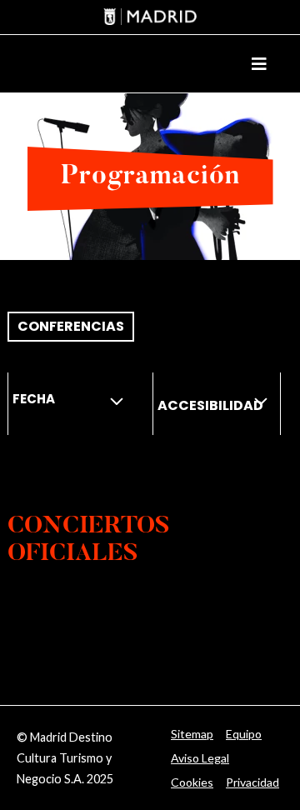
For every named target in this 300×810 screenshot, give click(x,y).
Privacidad (252, 782)
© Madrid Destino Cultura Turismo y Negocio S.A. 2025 (65, 758)
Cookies (192, 782)
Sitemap (192, 734)
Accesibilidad (210, 405)
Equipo (244, 734)
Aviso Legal (200, 758)
